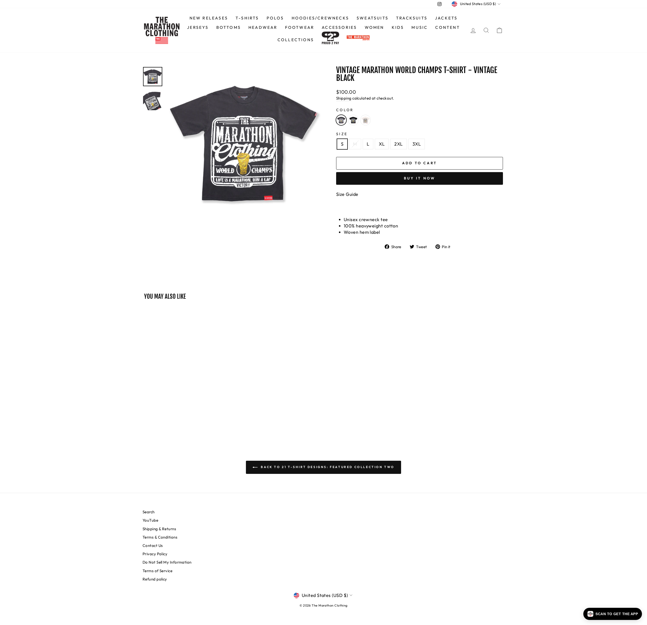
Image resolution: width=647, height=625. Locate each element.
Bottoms (228, 27)
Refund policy (155, 579)
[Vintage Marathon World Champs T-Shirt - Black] (353, 120)
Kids (398, 27)
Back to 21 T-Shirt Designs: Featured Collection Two (327, 467)
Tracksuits (411, 17)
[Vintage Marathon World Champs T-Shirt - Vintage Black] (341, 120)
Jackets (446, 17)
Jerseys (198, 27)
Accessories (339, 27)
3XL (416, 144)
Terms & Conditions (160, 537)
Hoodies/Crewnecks (320, 17)
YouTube (150, 520)
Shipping (344, 98)
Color (345, 110)
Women (374, 27)
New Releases (209, 17)
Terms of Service (157, 570)
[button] (612, 614)
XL (382, 144)
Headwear (263, 27)
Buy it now (419, 178)
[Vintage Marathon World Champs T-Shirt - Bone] (365, 120)
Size (342, 134)
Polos (275, 17)
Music (419, 27)
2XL (398, 144)
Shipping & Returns (159, 528)
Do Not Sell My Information (167, 562)
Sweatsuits (372, 17)
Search (149, 512)
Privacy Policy (155, 553)
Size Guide (347, 194)
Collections (296, 39)
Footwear (299, 27)
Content (447, 27)
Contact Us (153, 545)
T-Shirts (247, 17)
